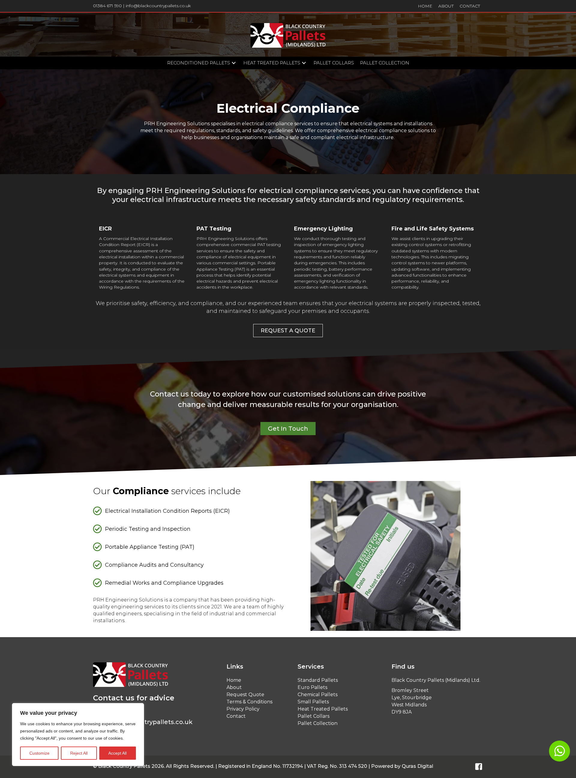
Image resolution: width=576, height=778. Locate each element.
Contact (236, 716)
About (234, 687)
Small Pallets (313, 702)
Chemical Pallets (318, 694)
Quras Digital (417, 766)
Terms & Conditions (249, 702)
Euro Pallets (312, 687)
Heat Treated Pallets (323, 709)
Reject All (79, 753)
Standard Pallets (318, 680)
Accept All (117, 753)
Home (233, 680)
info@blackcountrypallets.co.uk (158, 5)
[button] (233, 63)
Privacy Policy (243, 709)
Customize (39, 753)
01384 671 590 (107, 5)
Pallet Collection (318, 723)
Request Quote (245, 694)
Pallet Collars (313, 716)
